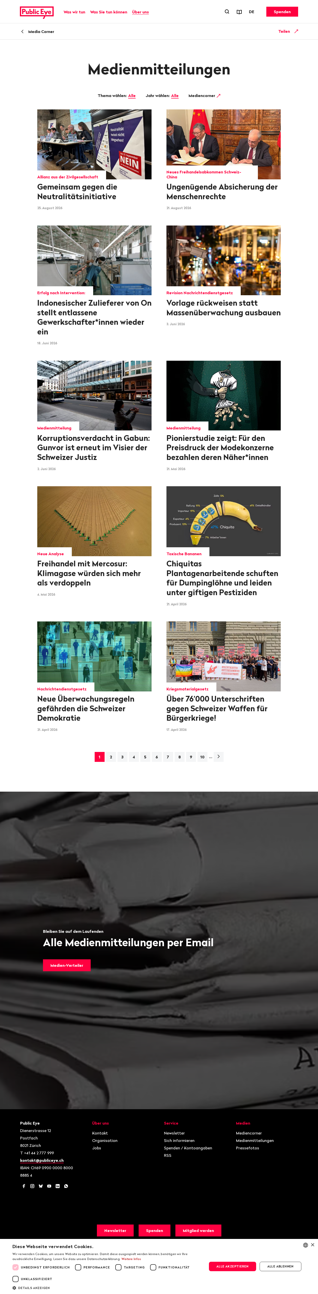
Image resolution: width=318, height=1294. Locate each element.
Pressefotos (247, 1147)
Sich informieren (179, 1140)
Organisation (105, 1140)
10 (202, 756)
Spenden (282, 11)
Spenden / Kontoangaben (188, 1147)
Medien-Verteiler (66, 965)
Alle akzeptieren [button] (232, 1266)
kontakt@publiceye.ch (42, 1160)
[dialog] (159, 1266)
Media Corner (41, 31)
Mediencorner (202, 95)
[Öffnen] (296, 31)
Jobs (96, 1147)
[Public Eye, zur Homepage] (37, 11)
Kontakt (100, 1133)
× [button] (312, 1245)
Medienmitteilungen (255, 1140)
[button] (106, 1287)
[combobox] (305, 1245)
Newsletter (174, 1133)
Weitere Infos (131, 1259)
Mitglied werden (198, 1230)
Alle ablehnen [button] (280, 1266)
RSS (167, 1155)
